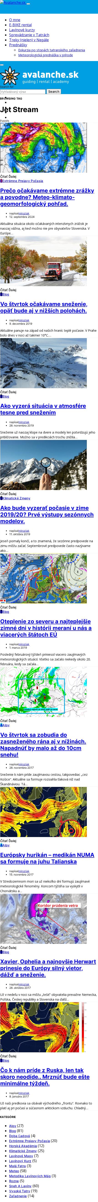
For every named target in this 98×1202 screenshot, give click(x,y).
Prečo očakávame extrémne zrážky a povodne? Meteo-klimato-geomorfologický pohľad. (47, 197)
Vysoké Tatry (19, 1191)
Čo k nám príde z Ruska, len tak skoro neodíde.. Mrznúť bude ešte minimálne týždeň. (45, 1077)
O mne (14, 19)
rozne (14, 1181)
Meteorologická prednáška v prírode (45, 55)
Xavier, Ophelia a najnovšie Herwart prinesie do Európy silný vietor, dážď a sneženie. (48, 968)
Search (53, 91)
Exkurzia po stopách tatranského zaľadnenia (51, 50)
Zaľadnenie (18, 1196)
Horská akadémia (23, 1146)
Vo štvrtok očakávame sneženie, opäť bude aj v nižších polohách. (44, 307)
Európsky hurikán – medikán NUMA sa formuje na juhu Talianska (47, 858)
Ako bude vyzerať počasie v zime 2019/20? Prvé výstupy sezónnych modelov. (47, 514)
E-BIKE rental (20, 24)
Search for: (7, 86)
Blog (12, 1131)
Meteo (14, 1171)
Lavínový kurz (20, 1161)
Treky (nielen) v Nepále (29, 39)
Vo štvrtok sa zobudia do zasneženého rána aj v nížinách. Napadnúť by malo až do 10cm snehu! (43, 745)
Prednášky (18, 44)
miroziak (23, 213)
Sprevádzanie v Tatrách (29, 34)
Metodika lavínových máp (30, 1176)
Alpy (12, 1126)
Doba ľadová (19, 1136)
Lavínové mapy (21, 1156)
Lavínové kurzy (22, 29)
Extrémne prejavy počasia (29, 1141)
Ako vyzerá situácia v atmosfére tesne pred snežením (43, 409)
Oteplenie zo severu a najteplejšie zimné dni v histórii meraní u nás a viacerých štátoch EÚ (46, 628)
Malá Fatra (17, 1166)
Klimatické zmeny (23, 1151)
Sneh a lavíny (20, 1186)
